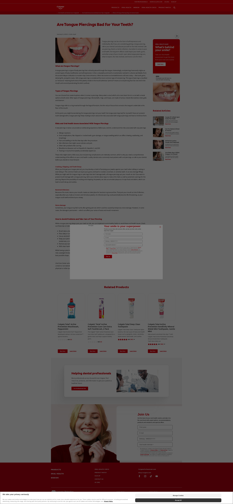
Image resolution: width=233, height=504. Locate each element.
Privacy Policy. (108, 501)
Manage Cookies (178, 495)
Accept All (178, 500)
